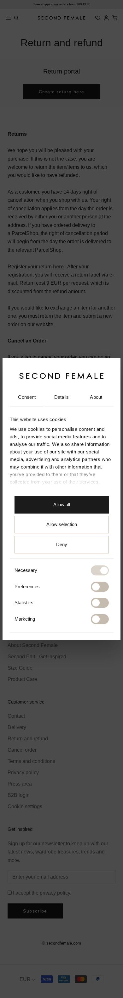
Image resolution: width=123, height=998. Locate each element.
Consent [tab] (27, 397)
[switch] (100, 587)
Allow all (61, 504)
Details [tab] (61, 397)
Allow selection (61, 524)
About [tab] (96, 397)
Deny (61, 544)
